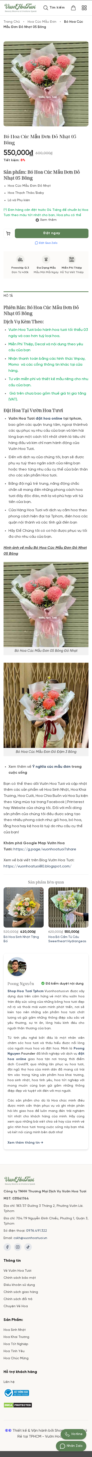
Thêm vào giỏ (8, 234)
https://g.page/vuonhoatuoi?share (45, 849)
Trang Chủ (12, 22)
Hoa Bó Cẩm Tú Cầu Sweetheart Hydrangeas (67, 939)
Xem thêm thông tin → (25, 1143)
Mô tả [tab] (8, 296)
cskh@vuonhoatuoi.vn (30, 1238)
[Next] (86, 916)
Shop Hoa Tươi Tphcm (26, 991)
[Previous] (6, 916)
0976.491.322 (36, 1231)
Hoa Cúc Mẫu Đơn (42, 22)
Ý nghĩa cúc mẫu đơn (51, 767)
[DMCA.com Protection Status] (18, 1405)
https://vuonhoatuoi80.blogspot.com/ (37, 866)
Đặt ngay (51, 233)
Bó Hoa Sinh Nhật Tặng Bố (21, 939)
